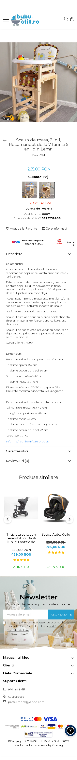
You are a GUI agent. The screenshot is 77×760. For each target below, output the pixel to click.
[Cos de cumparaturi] (72, 19)
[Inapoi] (3, 140)
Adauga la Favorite (23, 228)
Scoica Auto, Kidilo (56, 534)
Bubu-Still (38, 155)
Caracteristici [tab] (17, 451)
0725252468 (15, 696)
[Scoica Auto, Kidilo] (56, 508)
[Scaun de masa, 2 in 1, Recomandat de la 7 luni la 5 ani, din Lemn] (38, 82)
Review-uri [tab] (17, 461)
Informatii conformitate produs (27, 441)
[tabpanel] (38, 82)
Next (74, 86)
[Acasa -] (26, 20)
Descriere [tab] (14, 254)
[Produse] (6, 21)
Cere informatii (56, 228)
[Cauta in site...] (66, 19)
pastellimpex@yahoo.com (25, 702)
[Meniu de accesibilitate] (70, 730)
